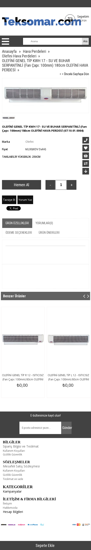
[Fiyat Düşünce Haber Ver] (85, 171)
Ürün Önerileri (49, 232)
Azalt (50, 185)
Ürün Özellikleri (17, 223)
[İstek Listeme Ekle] (85, 155)
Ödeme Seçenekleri (19, 232)
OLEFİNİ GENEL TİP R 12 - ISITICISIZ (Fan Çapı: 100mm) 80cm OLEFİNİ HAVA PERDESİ (23, 379)
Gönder (67, 428)
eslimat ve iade (13, 479)
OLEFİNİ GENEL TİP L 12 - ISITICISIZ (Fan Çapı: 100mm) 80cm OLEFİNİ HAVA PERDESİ (68, 379)
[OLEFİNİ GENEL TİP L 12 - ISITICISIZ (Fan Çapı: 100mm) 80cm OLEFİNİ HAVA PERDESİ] (68, 339)
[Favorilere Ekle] (85, 148)
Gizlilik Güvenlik (12, 454)
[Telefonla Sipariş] (85, 140)
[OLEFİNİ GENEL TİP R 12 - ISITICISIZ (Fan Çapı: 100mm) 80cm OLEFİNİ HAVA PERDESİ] (22, 339)
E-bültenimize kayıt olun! (45, 415)
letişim (8, 503)
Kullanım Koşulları (14, 451)
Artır (71, 185)
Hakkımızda (10, 508)
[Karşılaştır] (85, 163)
